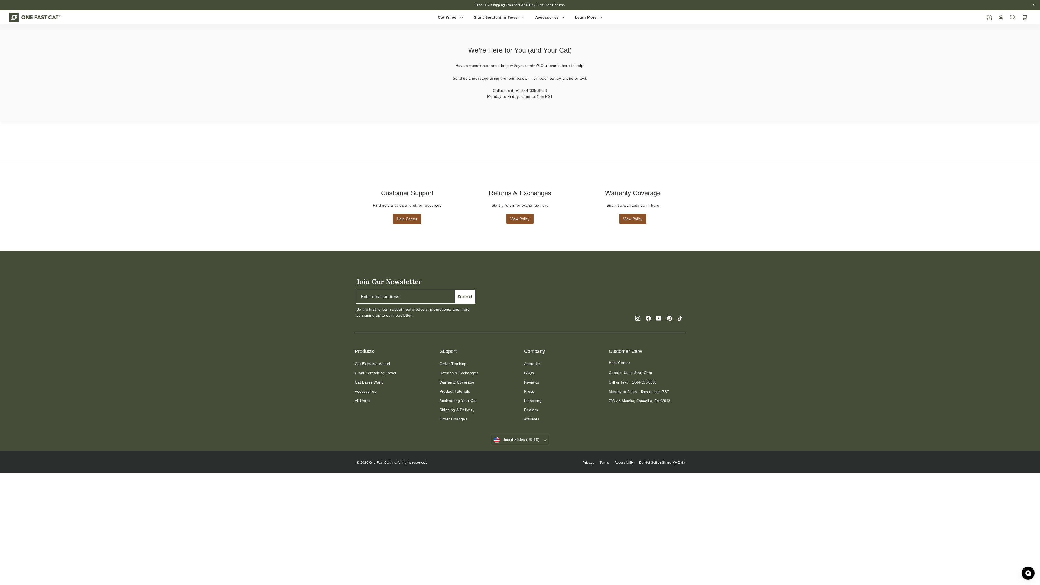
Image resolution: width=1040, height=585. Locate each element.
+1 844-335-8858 (531, 90)
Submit (465, 297)
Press (529, 391)
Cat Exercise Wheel (372, 364)
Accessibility (624, 462)
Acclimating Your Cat (458, 400)
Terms (604, 462)
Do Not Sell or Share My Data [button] (662, 462)
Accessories (547, 17)
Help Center (407, 219)
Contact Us (619, 372)
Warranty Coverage (457, 382)
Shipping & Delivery (457, 410)
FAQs (529, 373)
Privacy (588, 462)
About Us (532, 364)
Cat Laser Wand (369, 382)
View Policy (519, 219)
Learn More (586, 17)
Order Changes (453, 419)
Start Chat (643, 372)
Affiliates (532, 419)
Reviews (531, 382)
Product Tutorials (455, 391)
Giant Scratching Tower (497, 17)
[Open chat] (1028, 573)
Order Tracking (453, 364)
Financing (533, 400)
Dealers (531, 410)
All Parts (362, 400)
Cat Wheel (448, 17)
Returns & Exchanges (459, 373)
